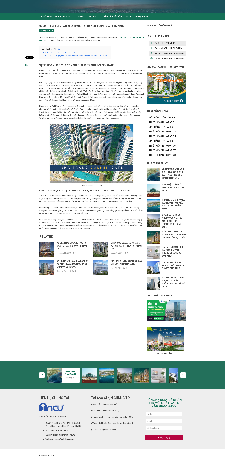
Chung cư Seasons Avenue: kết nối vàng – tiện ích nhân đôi (126, 246)
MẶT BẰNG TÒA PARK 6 (161, 141)
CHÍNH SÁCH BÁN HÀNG (113, 16)
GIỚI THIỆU (47, 16)
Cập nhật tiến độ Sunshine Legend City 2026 (174, 187)
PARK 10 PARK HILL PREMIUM (169, 53)
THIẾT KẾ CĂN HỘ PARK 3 (162, 131)
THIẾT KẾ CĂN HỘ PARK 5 (162, 136)
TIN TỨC (128, 16)
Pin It (27, 65)
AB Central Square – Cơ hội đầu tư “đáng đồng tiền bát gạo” (72, 246)
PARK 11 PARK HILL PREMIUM (169, 58)
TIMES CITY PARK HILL (87, 16)
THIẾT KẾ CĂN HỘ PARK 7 (162, 150)
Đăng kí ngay (164, 438)
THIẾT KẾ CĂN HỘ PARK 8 (162, 155)
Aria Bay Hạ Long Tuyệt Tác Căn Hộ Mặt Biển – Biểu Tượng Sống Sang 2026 (172, 221)
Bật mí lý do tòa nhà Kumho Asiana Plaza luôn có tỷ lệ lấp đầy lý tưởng (72, 264)
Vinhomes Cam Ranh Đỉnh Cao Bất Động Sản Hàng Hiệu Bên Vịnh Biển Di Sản (71, 373)
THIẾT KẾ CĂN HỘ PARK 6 (162, 145)
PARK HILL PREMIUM (63, 16)
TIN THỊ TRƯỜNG (141, 16)
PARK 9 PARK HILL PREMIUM (168, 48)
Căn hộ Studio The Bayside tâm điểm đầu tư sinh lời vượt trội (174, 234)
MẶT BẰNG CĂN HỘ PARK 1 (163, 117)
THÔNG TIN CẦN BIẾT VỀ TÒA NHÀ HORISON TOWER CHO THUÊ (173, 265)
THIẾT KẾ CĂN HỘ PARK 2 (162, 122)
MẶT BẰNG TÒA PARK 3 (161, 127)
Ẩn (59, 49)
